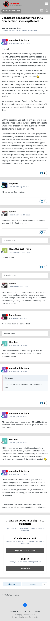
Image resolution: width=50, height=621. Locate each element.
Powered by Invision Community (25, 617)
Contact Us (25, 611)
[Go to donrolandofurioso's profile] (4, 42)
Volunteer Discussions (28, 31)
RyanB (12, 211)
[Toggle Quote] (6, 378)
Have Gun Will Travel (20, 249)
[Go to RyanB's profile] (4, 213)
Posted (19, 43)
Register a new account (25, 550)
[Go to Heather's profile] (4, 343)
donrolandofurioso (12, 28)
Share (12, 584)
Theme (13, 611)
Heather (13, 342)
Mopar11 (13, 183)
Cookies (36, 611)
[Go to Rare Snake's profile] (4, 317)
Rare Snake (15, 315)
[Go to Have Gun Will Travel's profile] (4, 250)
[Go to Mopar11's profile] (4, 185)
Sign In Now (25, 568)
